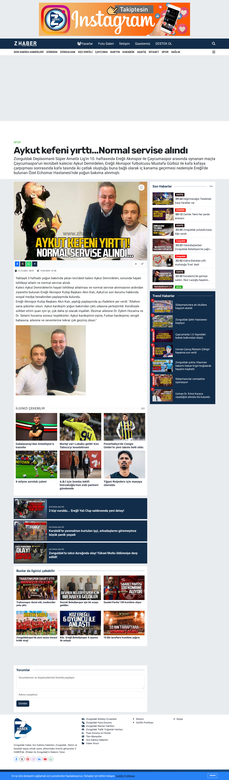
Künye (180, 719)
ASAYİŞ (141, 51)
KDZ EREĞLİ (85, 51)
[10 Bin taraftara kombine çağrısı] (124, 622)
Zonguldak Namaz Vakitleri (100, 726)
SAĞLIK (175, 51)
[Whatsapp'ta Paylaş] (28, 264)
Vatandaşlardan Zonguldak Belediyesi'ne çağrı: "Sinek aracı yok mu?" (192, 247)
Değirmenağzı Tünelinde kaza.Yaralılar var (193, 200)
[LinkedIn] (39, 759)
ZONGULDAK (67, 51)
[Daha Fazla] (34, 264)
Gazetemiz (142, 44)
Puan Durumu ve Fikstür (98, 733)
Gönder (23, 703)
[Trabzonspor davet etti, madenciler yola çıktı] (36, 587)
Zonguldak (181, 241)
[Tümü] (211, 186)
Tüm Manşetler (94, 736)
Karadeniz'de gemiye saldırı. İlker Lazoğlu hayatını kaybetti (191, 278)
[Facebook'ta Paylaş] (17, 264)
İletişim (124, 44)
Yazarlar (87, 44)
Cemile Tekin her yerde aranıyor (192, 216)
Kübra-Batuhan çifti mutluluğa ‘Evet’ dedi (190, 262)
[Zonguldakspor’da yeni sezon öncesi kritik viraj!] (36, 622)
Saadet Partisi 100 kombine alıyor (122, 602)
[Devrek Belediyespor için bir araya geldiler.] (80, 587)
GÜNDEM (51, 51)
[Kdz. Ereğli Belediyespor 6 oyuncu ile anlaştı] (80, 622)
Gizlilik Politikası (144, 722)
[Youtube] (45, 759)
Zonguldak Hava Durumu (99, 722)
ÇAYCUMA (101, 51)
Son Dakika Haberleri (97, 740)
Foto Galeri (106, 44)
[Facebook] (16, 759)
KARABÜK (128, 51)
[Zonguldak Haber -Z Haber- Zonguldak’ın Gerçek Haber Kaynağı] (25, 43)
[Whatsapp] (50, 759)
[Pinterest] (27, 759)
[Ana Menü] (213, 52)
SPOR (165, 51)
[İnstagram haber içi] (114, 19)
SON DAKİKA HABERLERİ (29, 51)
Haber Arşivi (92, 743)
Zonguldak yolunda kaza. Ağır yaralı (193, 231)
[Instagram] (33, 759)
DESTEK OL (163, 44)
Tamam (212, 776)
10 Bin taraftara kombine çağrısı (122, 637)
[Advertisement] (114, 96)
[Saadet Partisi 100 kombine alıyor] (124, 587)
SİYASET (154, 51)
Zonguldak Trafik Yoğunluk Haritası (104, 729)
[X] (22, 759)
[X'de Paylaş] (22, 264)
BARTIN (115, 51)
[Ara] (213, 43)
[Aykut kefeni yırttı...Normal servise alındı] (80, 221)
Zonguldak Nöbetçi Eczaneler (101, 719)
